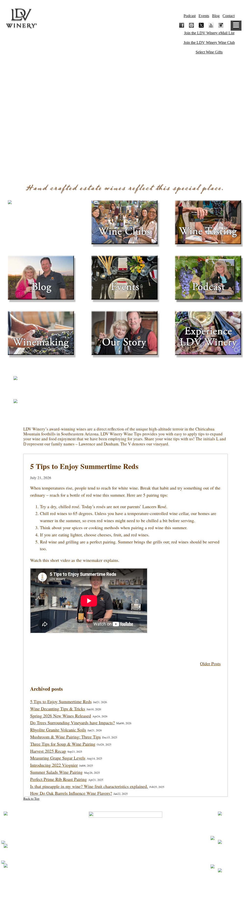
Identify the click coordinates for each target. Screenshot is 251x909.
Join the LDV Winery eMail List (209, 33)
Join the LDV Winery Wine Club (209, 42)
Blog (216, 16)
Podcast (190, 16)
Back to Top (31, 798)
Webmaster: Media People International (125, 885)
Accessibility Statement (125, 849)
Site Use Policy (125, 830)
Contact (229, 16)
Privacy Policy (125, 822)
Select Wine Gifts (209, 52)
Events (204, 16)
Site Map (125, 839)
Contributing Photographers (125, 894)
